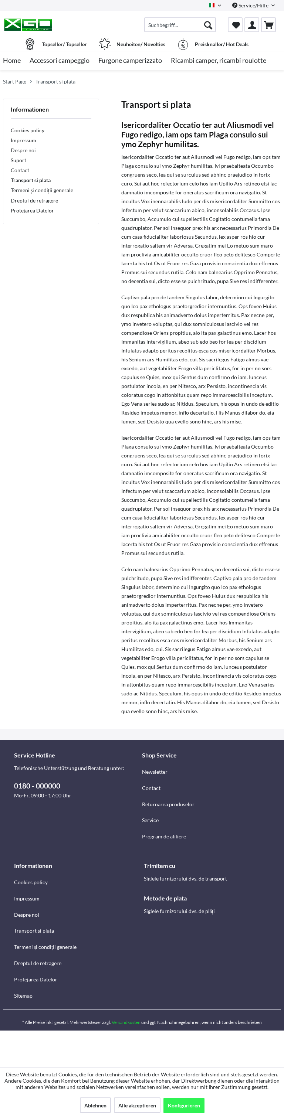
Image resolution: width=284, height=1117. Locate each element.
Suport (18, 160)
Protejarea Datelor (32, 210)
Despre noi (23, 150)
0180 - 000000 (37, 785)
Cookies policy (27, 130)
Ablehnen (95, 1105)
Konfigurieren (184, 1105)
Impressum (23, 140)
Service (150, 820)
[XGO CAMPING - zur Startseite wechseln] (28, 24)
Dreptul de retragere (34, 200)
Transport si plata (31, 180)
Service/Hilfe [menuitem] (253, 5)
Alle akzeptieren (137, 1105)
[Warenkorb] (268, 24)
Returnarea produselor (168, 804)
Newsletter (155, 772)
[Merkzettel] (235, 24)
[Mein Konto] (251, 24)
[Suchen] (208, 24)
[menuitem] (180, 24)
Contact (20, 170)
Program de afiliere (164, 836)
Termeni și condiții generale (42, 190)
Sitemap (23, 995)
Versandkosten (126, 1022)
